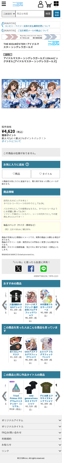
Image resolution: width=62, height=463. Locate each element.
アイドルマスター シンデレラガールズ (21, 45)
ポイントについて (11, 141)
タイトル (47, 173)
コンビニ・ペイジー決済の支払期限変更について (27, 26)
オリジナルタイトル (12, 426)
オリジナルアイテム (12, 420)
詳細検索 (57, 14)
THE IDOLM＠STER (14, 44)
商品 (17, 173)
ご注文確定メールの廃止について (33, 30)
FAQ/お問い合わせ (12, 432)
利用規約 (6, 438)
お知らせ (6, 444)
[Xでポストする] (18, 270)
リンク (5, 451)
